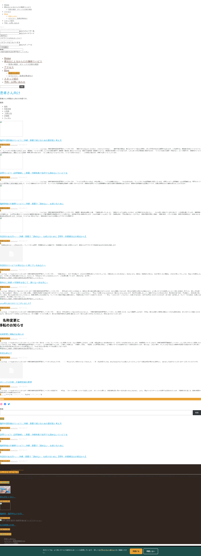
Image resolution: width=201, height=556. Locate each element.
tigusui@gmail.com (17, 470)
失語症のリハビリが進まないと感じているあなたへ (23, 265)
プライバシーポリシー (108, 550)
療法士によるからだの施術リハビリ (17, 7)
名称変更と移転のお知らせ (12, 334)
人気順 (6, 111)
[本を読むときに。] (5, 493)
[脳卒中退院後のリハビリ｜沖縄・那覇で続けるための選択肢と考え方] (11, 136)
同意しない (151, 551)
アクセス (7, 11)
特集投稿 (7, 109)
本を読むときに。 (8, 497)
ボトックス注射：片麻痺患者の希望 (16, 382)
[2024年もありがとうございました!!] (22, 299)
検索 (1, 409)
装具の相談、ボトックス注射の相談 (20, 9)
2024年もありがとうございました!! (15, 303)
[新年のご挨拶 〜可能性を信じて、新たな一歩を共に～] (22, 278)
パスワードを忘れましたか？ (11, 38)
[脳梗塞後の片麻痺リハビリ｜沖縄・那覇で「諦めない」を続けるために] (11, 199)
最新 (6, 106)
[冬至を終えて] (22, 348)
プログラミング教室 (11, 543)
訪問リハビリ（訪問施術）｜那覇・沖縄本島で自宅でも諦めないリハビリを (34, 173)
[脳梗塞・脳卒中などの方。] (5, 509)
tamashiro (13, 145)
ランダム (7, 118)
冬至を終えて (6, 353)
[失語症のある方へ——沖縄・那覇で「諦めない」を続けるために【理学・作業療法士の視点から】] (11, 232)
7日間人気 (8, 113)
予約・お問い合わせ (11, 23)
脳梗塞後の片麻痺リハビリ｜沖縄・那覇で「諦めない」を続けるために (32, 203)
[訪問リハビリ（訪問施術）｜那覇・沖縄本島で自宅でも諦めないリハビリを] (11, 169)
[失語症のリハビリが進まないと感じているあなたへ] (11, 261)
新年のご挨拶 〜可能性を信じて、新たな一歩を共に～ (24, 282)
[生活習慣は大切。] (21, 520)
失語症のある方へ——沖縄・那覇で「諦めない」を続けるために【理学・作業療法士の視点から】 (43, 236)
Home (6, 5)
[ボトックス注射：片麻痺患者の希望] (11, 378)
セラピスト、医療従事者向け (17, 18)
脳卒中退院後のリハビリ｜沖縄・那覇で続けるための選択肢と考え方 (31, 140)
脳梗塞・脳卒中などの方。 (12, 513)
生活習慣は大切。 (8, 525)
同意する (136, 551)
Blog (6, 14)
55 (5, 394)
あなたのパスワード (26, 33)
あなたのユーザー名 (26, 31)
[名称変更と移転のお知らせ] (11, 330)
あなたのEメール (25, 45)
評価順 (6, 116)
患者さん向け (12, 16)
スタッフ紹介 (9, 20)
